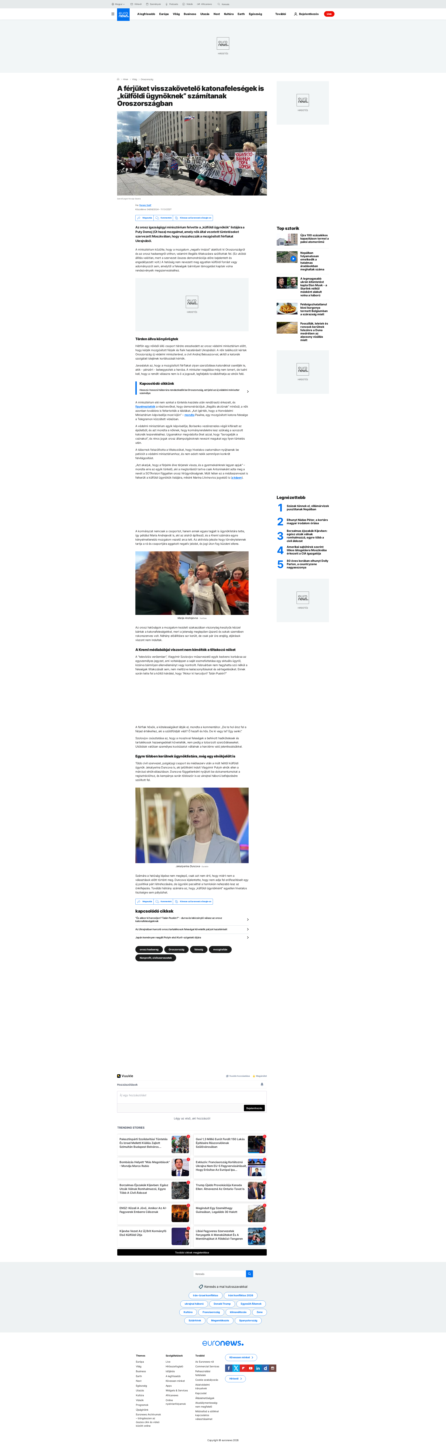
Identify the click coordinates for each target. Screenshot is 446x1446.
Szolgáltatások (174, 1355)
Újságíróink (142, 1409)
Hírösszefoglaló (174, 1366)
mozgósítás (220, 949)
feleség (198, 949)
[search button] (219, 4)
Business (190, 14)
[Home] (118, 79)
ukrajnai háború (194, 1303)
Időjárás (170, 1371)
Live (329, 13)
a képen (237, 477)
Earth (241, 14)
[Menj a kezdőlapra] (123, 14)
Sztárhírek (195, 1320)
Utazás (204, 14)
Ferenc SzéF (145, 205)
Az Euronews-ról (204, 1361)
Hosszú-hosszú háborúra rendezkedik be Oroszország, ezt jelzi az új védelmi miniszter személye (189, 391)
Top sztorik (288, 228)
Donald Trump (222, 1303)
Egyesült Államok (251, 1303)
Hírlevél (234, 1378)
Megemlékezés (220, 1320)
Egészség (255, 14)
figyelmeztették (145, 406)
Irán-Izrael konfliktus (205, 1295)
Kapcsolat (201, 1393)
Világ (176, 14)
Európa (164, 14)
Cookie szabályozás (206, 1379)
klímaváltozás (238, 1312)
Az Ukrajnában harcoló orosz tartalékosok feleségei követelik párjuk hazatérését (181, 929)
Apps (169, 1385)
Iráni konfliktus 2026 (240, 1295)
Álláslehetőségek (204, 1397)
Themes (140, 1355)
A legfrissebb (146, 14)
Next (217, 14)
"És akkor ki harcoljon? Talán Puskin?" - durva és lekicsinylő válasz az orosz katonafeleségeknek (178, 919)
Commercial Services (207, 1366)
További (200, 1355)
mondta (189, 415)
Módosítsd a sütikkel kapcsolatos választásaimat (207, 1415)
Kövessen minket (175, 1380)
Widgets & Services (177, 1390)
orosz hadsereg (149, 949)
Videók (140, 1399)
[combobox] (236, 4)
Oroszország (147, 79)
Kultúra (229, 14)
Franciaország (211, 1312)
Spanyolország (248, 1320)
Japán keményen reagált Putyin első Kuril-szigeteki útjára (168, 937)
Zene (260, 1312)
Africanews (172, 1395)
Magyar (118, 4)
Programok (142, 1404)
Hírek (125, 79)
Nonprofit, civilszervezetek (156, 957)
